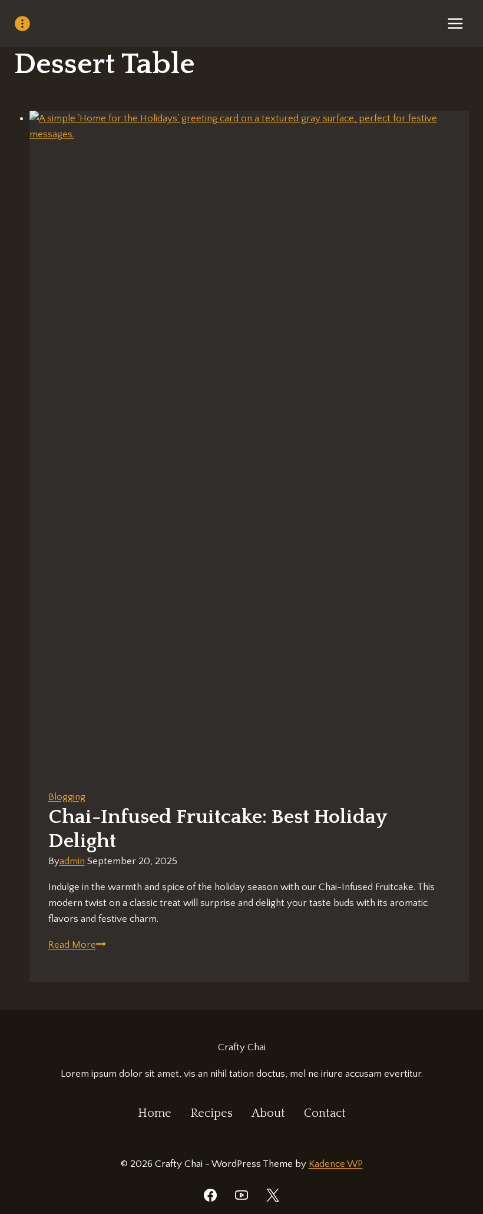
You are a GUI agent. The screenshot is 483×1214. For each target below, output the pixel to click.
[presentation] (249, 440)
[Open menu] (455, 23)
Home (154, 1113)
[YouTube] (241, 1195)
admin (72, 861)
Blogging (66, 797)
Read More (77, 945)
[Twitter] (273, 1195)
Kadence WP (336, 1164)
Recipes (211, 1113)
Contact (325, 1113)
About (268, 1113)
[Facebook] (210, 1195)
